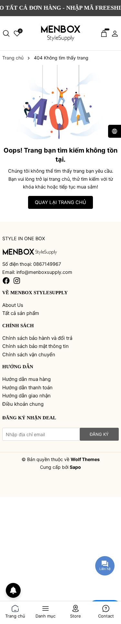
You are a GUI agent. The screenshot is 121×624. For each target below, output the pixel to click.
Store (75, 614)
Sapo (75, 467)
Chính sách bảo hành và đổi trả (37, 338)
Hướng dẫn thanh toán (27, 387)
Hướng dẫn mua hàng (26, 379)
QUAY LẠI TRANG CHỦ (60, 202)
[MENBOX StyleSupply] (60, 33)
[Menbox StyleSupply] (29, 252)
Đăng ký (99, 434)
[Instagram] (17, 280)
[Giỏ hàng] (104, 33)
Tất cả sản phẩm (20, 313)
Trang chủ (15, 614)
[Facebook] (6, 280)
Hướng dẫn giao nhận (26, 396)
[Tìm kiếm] (6, 33)
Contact (106, 614)
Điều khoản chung (23, 404)
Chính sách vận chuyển (28, 354)
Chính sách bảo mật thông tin (35, 346)
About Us (12, 305)
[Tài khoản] (115, 33)
